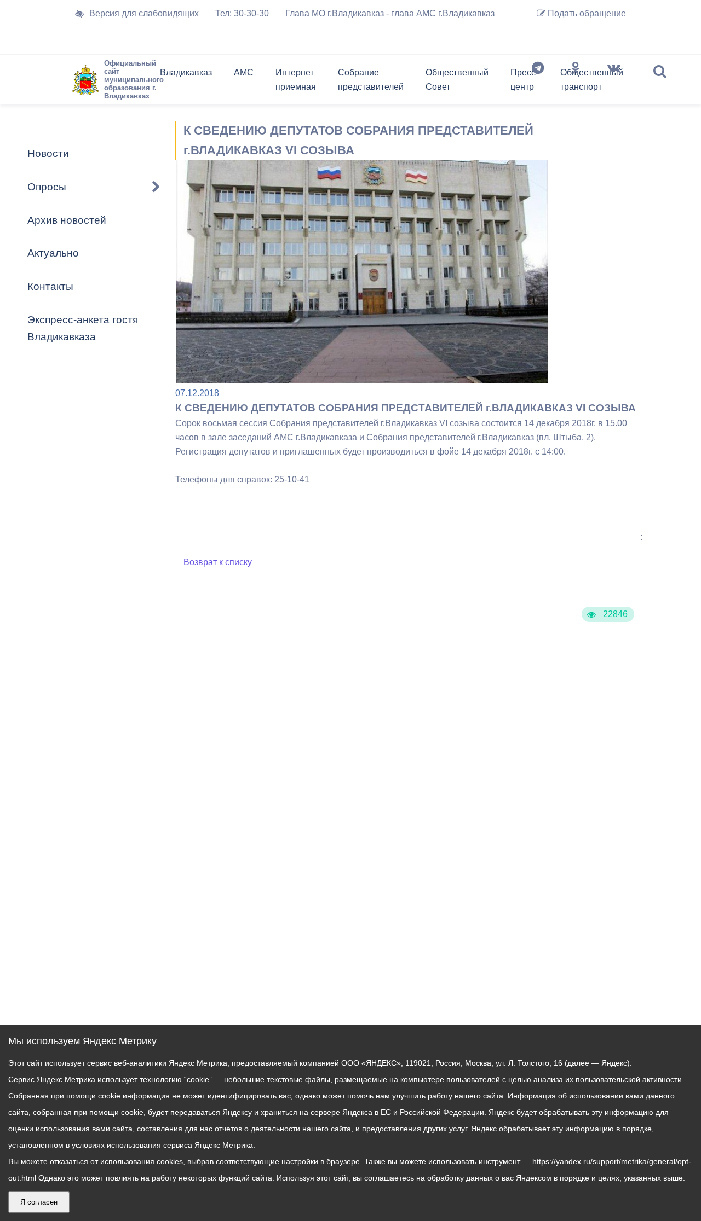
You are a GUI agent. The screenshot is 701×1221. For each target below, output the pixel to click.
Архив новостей (66, 220)
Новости (48, 153)
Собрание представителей (371, 79)
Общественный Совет (457, 79)
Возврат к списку (217, 562)
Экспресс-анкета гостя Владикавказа (82, 328)
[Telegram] (538, 82)
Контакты (50, 286)
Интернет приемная (295, 79)
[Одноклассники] (576, 82)
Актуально (53, 253)
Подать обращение (585, 13)
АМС (244, 72)
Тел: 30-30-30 (242, 13)
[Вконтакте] (614, 82)
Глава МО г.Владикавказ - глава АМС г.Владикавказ (390, 13)
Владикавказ (186, 72)
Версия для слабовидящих (144, 13)
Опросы (46, 187)
